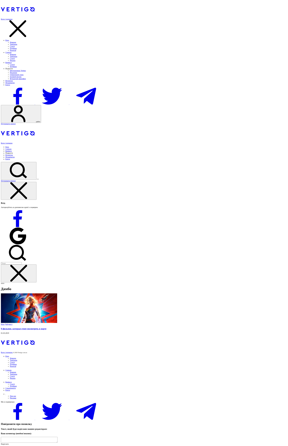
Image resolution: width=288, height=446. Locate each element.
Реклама (13, 398)
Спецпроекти (10, 388)
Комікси (8, 63)
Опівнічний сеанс (17, 75)
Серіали (8, 52)
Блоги (7, 85)
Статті (12, 46)
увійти (38, 122)
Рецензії (13, 50)
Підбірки (13, 48)
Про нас (13, 396)
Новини (13, 42)
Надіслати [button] (5, 444)
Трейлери (13, 44)
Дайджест (8, 324)
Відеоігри (9, 81)
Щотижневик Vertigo (18, 71)
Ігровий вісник (15, 77)
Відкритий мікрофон (18, 79)
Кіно (7, 40)
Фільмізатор (10, 83)
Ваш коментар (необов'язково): (16, 433)
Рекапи (12, 60)
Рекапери (13, 73)
